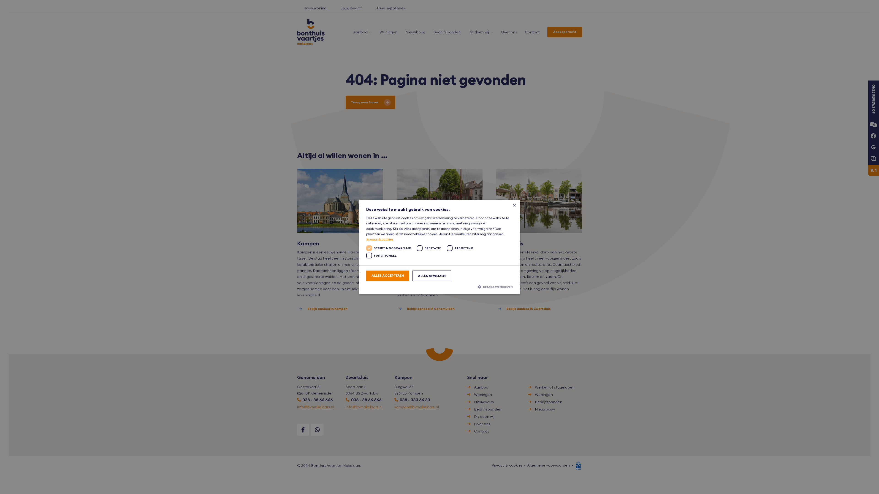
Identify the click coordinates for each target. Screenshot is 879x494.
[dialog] (439, 247)
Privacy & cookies (379, 239)
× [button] (514, 205)
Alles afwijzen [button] (432, 276)
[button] (439, 287)
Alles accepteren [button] (388, 276)
